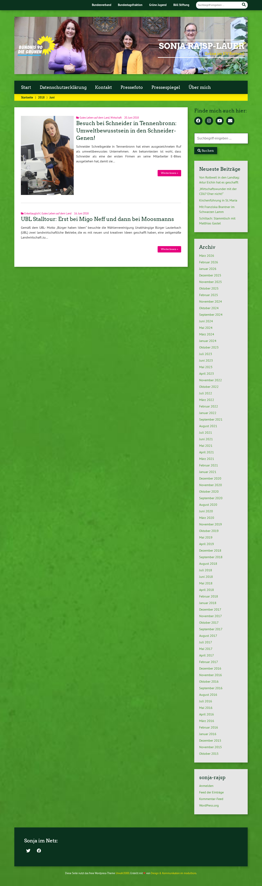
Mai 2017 (205, 649)
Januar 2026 (207, 269)
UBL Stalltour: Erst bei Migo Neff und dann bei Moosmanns (97, 219)
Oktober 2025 (209, 288)
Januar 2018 (207, 603)
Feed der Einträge (211, 792)
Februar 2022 (208, 406)
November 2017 (210, 616)
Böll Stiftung (181, 5)
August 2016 (208, 695)
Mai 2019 (205, 537)
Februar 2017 (208, 662)
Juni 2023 (206, 360)
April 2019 (206, 544)
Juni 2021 (206, 439)
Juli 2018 (205, 570)
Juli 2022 (205, 393)
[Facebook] (198, 121)
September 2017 (210, 629)
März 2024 (206, 334)
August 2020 (208, 504)
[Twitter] (28, 851)
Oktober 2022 (209, 387)
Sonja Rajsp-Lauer (201, 46)
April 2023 (206, 373)
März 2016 (206, 721)
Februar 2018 (208, 596)
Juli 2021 (205, 432)
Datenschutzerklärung (63, 87)
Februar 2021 (208, 465)
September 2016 (210, 688)
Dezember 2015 (210, 740)
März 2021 (206, 459)
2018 (41, 97)
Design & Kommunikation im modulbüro (173, 873)
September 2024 (210, 314)
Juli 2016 (205, 701)
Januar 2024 (207, 341)
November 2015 (210, 747)
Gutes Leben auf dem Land (95, 117)
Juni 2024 (206, 321)
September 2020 (210, 498)
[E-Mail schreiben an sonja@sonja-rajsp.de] (230, 121)
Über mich (200, 87)
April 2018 (206, 590)
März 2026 (206, 255)
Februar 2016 (208, 727)
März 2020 (206, 518)
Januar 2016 (207, 734)
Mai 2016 (205, 708)
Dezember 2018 (210, 550)
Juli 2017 (205, 642)
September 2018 (210, 557)
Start (26, 87)
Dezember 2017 (210, 609)
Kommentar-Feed (211, 799)
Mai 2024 (205, 328)
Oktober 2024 (209, 308)
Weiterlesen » (169, 172)
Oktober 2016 (209, 681)
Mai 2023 (205, 367)
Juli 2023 (205, 354)
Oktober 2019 (209, 531)
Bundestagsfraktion (130, 5)
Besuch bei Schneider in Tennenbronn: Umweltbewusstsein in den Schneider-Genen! (126, 130)
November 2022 (210, 380)
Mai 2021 (205, 446)
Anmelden (206, 786)
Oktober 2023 (209, 347)
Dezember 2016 (210, 668)
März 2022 (206, 400)
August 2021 (208, 426)
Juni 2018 (206, 577)
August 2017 (208, 636)
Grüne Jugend (158, 5)
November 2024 (210, 301)
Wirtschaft (116, 117)
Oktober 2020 (209, 491)
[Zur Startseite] (36, 55)
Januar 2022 (207, 413)
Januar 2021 (207, 472)
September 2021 (210, 419)
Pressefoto (132, 87)
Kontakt (103, 87)
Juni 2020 (206, 511)
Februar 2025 (208, 295)
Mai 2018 (205, 583)
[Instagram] (209, 121)
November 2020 (210, 485)
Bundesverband (101, 5)
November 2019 (210, 524)
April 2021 (206, 452)
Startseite (27, 97)
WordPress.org (209, 805)
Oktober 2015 (209, 753)
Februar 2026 (208, 262)
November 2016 (210, 675)
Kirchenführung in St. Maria (218, 200)
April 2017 (206, 655)
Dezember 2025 (210, 275)
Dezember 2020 (210, 478)
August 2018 (208, 563)
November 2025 (210, 282)
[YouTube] (220, 121)
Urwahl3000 (122, 873)
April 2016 (206, 714)
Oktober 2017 (209, 622)
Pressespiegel (165, 87)
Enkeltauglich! (32, 213)
